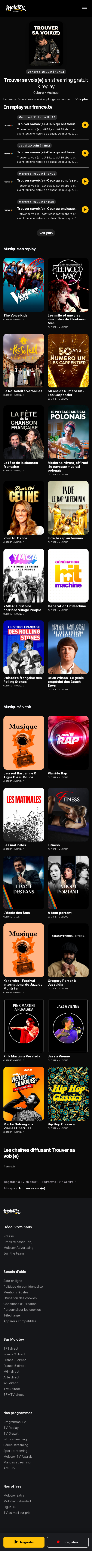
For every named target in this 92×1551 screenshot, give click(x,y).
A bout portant (60, 913)
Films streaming (15, 1439)
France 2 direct (14, 1354)
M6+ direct (11, 1371)
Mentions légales (15, 1292)
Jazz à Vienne (59, 1056)
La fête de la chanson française (20, 465)
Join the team (13, 1253)
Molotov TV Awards (18, 1456)
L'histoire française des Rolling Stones (22, 680)
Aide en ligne (12, 1281)
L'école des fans (16, 913)
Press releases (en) (18, 1242)
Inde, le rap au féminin (65, 538)
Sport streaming (15, 1451)
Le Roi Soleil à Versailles (22, 391)
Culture (38, 92)
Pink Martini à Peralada (21, 1056)
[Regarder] (85, 125)
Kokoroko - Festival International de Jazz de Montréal (23, 984)
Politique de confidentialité (23, 1286)
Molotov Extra (13, 1495)
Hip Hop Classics (61, 1124)
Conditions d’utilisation (20, 1304)
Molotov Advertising (18, 1248)
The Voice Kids (15, 315)
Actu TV (9, 1468)
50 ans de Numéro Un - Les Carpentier (66, 393)
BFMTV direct (13, 1395)
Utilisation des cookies (20, 1298)
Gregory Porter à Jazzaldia (62, 983)
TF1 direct (10, 1348)
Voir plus (82, 99)
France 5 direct (14, 1366)
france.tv (9, 1166)
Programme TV (14, 1422)
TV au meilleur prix (16, 1513)
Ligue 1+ (9, 1507)
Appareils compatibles (19, 1321)
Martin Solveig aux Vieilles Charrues (18, 1126)
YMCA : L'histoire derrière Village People (22, 608)
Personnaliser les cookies (22, 1310)
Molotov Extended (17, 1501)
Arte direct (11, 1377)
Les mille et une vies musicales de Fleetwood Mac (68, 319)
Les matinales (14, 845)
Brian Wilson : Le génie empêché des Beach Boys (66, 682)
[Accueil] (16, 8)
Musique (53, 92)
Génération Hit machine (67, 606)
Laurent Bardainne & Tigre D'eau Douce (19, 775)
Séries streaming (15, 1445)
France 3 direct (14, 1360)
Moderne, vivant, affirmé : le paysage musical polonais (68, 466)
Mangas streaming (17, 1462)
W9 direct (10, 1383)
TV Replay (11, 1428)
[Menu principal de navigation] (84, 8)
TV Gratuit (11, 1433)
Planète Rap (57, 773)
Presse (8, 1236)
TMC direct (11, 1389)
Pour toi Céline (15, 538)
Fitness (54, 845)
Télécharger (12, 1315)
